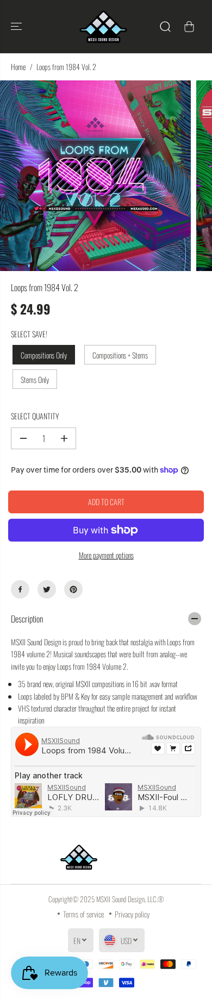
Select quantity (35, 416)
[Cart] (189, 27)
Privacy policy (132, 914)
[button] (17, 26)
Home (18, 66)
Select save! (29, 333)
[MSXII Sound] (103, 26)
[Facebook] (20, 589)
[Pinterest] (73, 589)
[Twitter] (47, 589)
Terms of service (83, 914)
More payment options (106, 555)
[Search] (165, 27)
